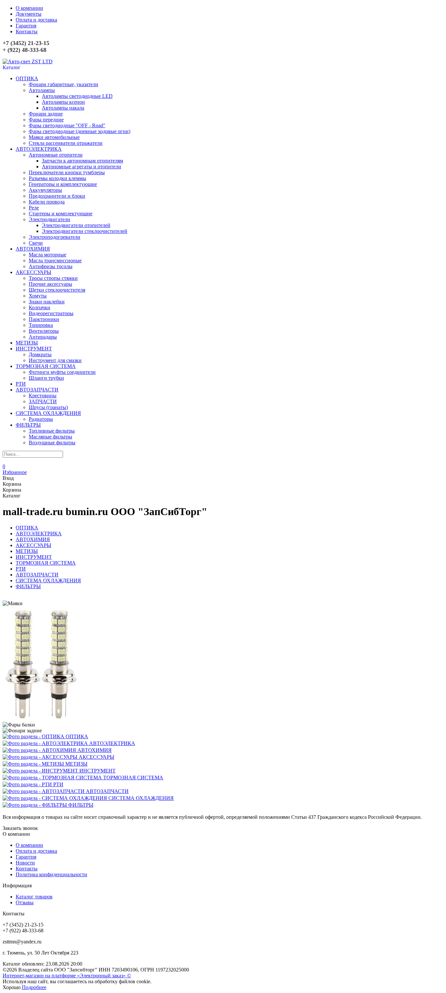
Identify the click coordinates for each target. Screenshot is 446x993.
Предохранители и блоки (57, 196)
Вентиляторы (44, 331)
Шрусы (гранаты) (48, 407)
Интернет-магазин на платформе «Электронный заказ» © (67, 975)
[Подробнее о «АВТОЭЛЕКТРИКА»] (46, 743)
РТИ (21, 384)
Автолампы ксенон (63, 102)
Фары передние (46, 119)
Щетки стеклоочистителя (57, 290)
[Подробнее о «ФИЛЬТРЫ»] (35, 805)
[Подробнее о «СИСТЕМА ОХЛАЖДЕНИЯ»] (55, 798)
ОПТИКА (27, 78)
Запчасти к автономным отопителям (82, 160)
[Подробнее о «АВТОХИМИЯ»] (40, 750)
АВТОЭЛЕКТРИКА (39, 149)
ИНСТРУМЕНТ (34, 348)
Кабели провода (47, 202)
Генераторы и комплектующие (63, 184)
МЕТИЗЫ (27, 342)
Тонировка (41, 325)
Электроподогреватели (54, 237)
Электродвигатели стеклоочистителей (84, 231)
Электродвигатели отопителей (76, 225)
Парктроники (44, 319)
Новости (25, 862)
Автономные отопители (56, 155)
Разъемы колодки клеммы (57, 178)
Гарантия (26, 25)
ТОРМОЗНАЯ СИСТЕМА (46, 366)
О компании (29, 8)
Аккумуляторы (45, 190)
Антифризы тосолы (50, 266)
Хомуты (38, 295)
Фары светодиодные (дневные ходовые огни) (79, 131)
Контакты (27, 31)
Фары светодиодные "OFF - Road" (67, 125)
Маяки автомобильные (54, 137)
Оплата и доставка (36, 20)
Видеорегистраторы (51, 313)
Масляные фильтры (50, 436)
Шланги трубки (46, 378)
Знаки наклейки (47, 301)
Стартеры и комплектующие (60, 213)
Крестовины (42, 395)
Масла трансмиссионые (55, 260)
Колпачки (39, 307)
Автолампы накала (63, 108)
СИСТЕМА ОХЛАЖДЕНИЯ (48, 413)
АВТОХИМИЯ (33, 249)
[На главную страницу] (28, 61)
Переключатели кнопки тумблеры (67, 172)
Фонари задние (46, 113)
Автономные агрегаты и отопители (81, 166)
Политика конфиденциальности (51, 874)
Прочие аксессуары (50, 284)
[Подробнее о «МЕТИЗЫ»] (34, 764)
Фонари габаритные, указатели (63, 84)
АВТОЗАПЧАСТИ (37, 389)
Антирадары (43, 337)
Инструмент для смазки (55, 360)
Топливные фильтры (52, 431)
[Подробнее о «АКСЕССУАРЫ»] (41, 757)
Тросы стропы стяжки (53, 278)
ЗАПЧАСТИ (43, 401)
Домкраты (40, 354)
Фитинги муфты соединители (62, 372)
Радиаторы (41, 419)
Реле (34, 207)
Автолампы (42, 90)
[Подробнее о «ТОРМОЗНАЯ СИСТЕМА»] (53, 777)
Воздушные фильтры (52, 442)
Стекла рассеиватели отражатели (66, 143)
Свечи (36, 243)
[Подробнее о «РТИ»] (28, 784)
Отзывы (25, 902)
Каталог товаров (34, 896)
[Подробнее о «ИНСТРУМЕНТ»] (41, 770)
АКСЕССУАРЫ (33, 272)
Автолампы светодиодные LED (77, 96)
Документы (28, 14)
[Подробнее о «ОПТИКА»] (34, 736)
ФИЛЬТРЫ (28, 425)
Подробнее (34, 987)
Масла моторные (47, 254)
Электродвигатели (49, 219)
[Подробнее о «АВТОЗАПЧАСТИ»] (44, 791)
